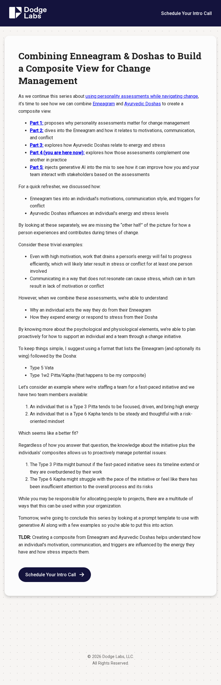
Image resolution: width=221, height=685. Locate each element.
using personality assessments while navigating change (141, 96)
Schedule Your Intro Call (186, 13)
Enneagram (104, 103)
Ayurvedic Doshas (142, 103)
